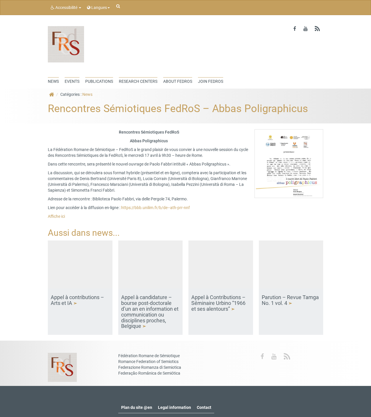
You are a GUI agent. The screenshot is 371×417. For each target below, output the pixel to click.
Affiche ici (56, 216)
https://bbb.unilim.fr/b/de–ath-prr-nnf (155, 207)
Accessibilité (66, 7)
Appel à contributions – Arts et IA (77, 300)
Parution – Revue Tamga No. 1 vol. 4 (290, 300)
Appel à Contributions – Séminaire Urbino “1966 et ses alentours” (218, 303)
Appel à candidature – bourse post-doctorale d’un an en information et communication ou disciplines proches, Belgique (150, 311)
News (87, 94)
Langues (98, 7)
